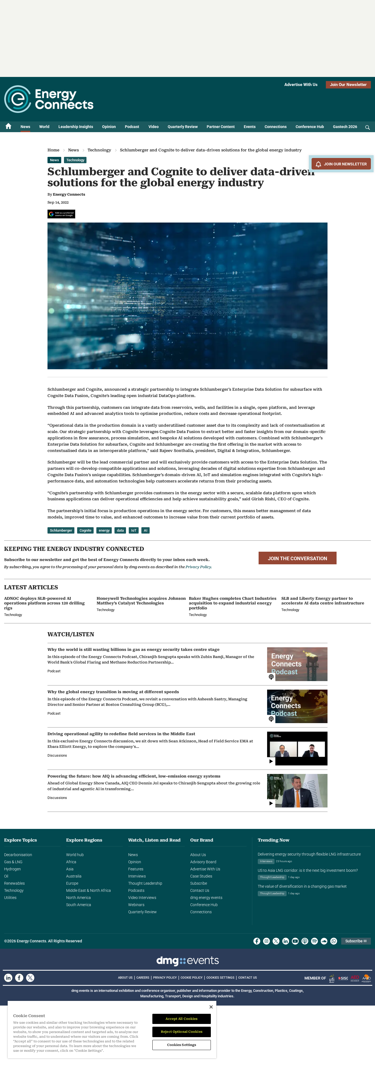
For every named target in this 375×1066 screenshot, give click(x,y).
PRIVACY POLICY (165, 977)
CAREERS (142, 977)
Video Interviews (142, 897)
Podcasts (136, 890)
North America (78, 897)
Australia (74, 876)
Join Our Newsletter (348, 84)
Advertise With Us (301, 84)
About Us (198, 855)
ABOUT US (125, 977)
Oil (6, 876)
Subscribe (198, 883)
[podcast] (304, 941)
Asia (70, 869)
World (44, 126)
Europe (72, 883)
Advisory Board (203, 862)
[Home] (8, 126)
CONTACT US (247, 977)
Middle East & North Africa (88, 890)
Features (135, 869)
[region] (112, 1029)
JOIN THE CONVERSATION (297, 558)
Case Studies (201, 876)
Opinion (109, 126)
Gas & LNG (13, 862)
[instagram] (266, 941)
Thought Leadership (145, 883)
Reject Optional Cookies (181, 1032)
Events (250, 126)
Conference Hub (310, 126)
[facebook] (256, 941)
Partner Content (221, 126)
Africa (71, 862)
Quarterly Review (183, 126)
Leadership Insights (75, 126)
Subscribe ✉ (356, 941)
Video (154, 126)
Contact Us (199, 890)
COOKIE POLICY (192, 977)
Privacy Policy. (199, 567)
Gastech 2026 (345, 126)
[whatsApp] (333, 941)
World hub (75, 855)
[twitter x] (276, 941)
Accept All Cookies (181, 1019)
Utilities (10, 897)
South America (78, 905)
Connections (276, 126)
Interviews (137, 876)
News (25, 126)
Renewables (14, 883)
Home (53, 150)
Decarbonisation (18, 855)
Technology (99, 150)
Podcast (132, 126)
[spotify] (314, 941)
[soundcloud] (324, 941)
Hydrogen (12, 869)
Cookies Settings (220, 977)
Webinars (136, 905)
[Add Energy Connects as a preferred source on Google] (61, 214)
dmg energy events (206, 897)
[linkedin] (285, 941)
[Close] (211, 1007)
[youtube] (295, 941)
